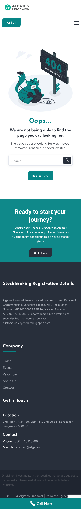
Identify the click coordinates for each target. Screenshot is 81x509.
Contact (8, 387)
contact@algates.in (29, 447)
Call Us (11, 23)
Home (7, 361)
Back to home (40, 176)
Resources (10, 374)
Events (7, 368)
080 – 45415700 (26, 441)
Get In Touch (40, 253)
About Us (9, 381)
